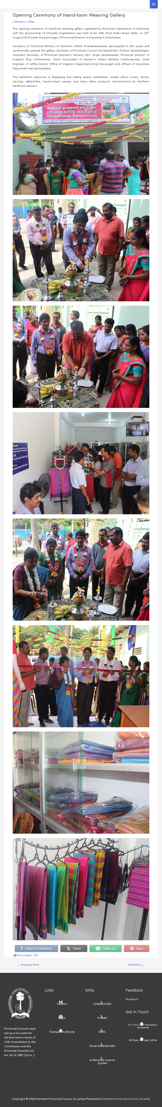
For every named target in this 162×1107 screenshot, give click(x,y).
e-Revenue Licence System (102, 1061)
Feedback (132, 999)
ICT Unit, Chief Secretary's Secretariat (143, 1026)
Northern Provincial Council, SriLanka (126, 1099)
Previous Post (28, 965)
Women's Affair (25, 22)
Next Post (136, 965)
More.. (29, 1055)
